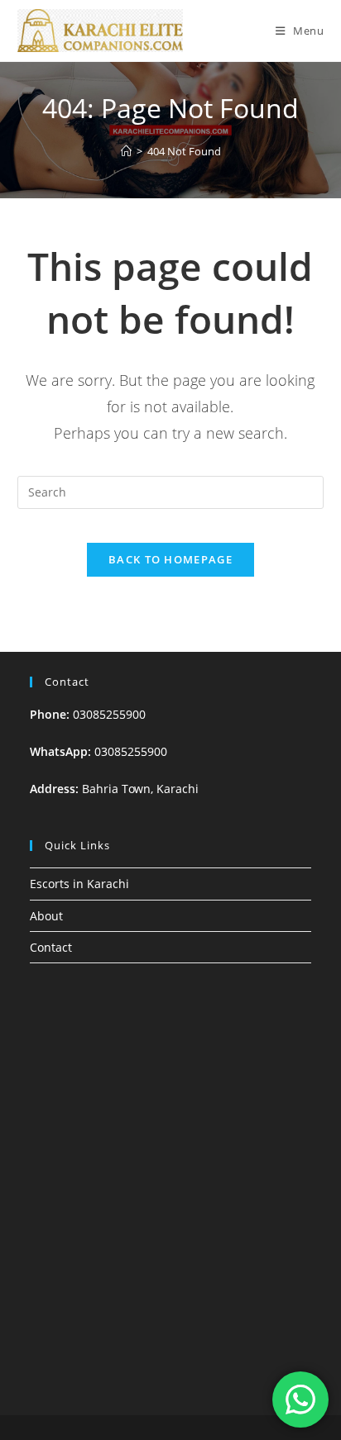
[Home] (126, 151)
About (46, 916)
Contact (51, 947)
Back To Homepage (170, 559)
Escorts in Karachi (79, 883)
